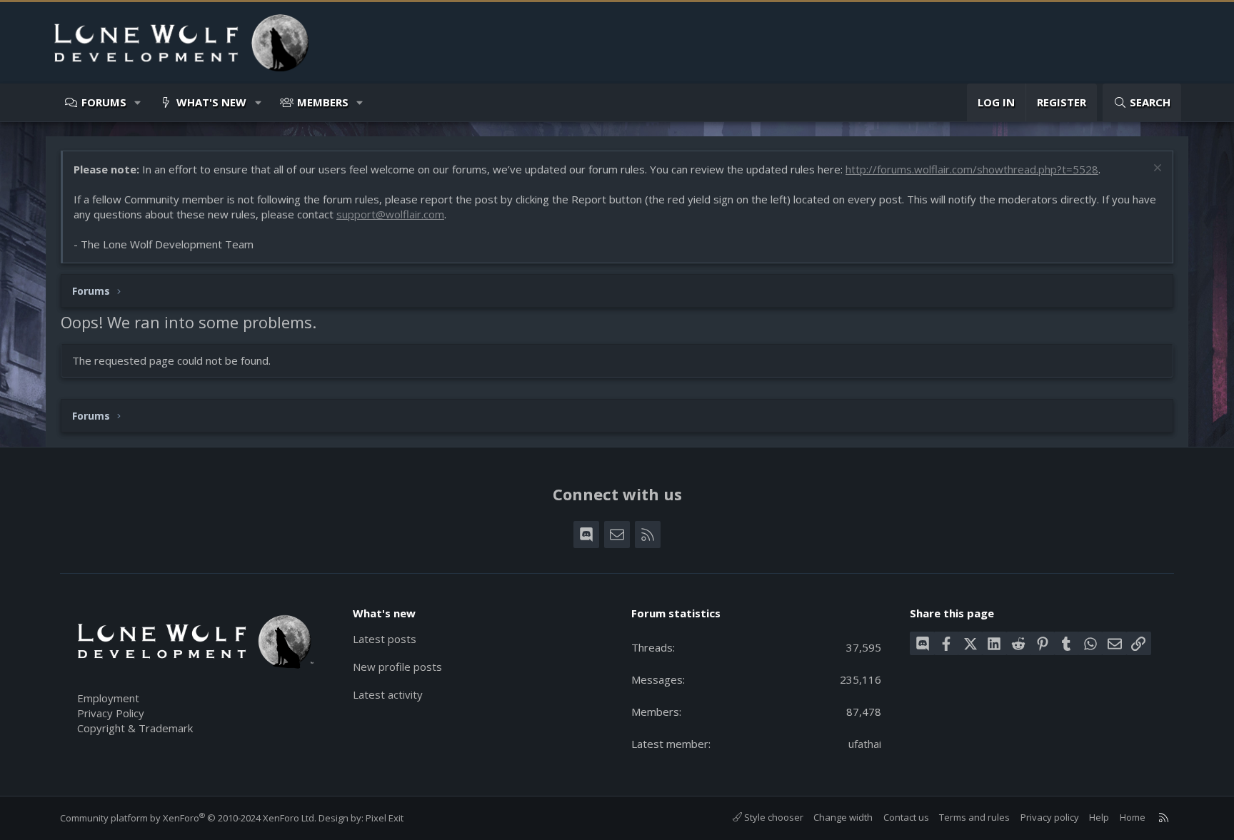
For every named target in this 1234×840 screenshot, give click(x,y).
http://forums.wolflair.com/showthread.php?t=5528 (972, 169)
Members (322, 102)
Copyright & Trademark (135, 728)
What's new (211, 102)
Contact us (906, 817)
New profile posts (397, 666)
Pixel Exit (384, 817)
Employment (108, 698)
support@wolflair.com (390, 214)
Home (1132, 817)
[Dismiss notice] (1156, 169)
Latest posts (384, 639)
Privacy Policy (110, 713)
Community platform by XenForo (188, 817)
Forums (103, 102)
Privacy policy (1049, 817)
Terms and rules (974, 817)
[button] (138, 102)
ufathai (864, 744)
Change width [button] (843, 817)
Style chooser (772, 817)
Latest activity (388, 694)
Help (1099, 817)
